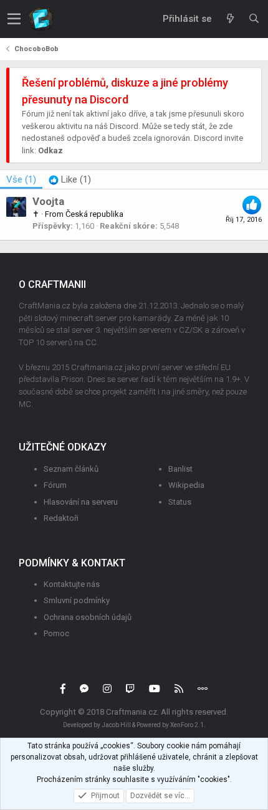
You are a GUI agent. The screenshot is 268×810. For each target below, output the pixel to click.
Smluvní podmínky (77, 600)
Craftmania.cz (131, 712)
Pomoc (56, 633)
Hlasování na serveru (81, 502)
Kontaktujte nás (72, 584)
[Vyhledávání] (254, 19)
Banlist (180, 469)
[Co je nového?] (230, 19)
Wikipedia (186, 485)
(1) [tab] (21, 179)
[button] (14, 18)
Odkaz (50, 150)
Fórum (55, 485)
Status (179, 502)
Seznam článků (71, 469)
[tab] (69, 179)
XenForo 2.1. (188, 725)
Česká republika (94, 214)
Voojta (48, 201)
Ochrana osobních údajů (88, 617)
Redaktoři (61, 518)
